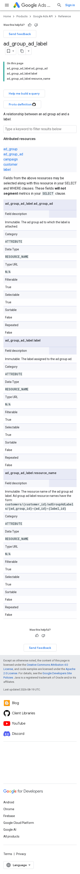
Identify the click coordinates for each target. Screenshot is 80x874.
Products (22, 16)
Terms (7, 854)
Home (7, 16)
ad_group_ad (13, 154)
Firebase (9, 816)
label (7, 170)
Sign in (70, 5)
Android (8, 802)
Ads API (45, 5)
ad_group (10, 149)
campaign (10, 159)
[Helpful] (29, 25)
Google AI (9, 829)
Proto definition (20, 104)
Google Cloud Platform (18, 822)
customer (10, 164)
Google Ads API (43, 16)
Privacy (21, 854)
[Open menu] (7, 5)
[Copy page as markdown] (22, 51)
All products (11, 836)
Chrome (8, 809)
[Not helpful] (36, 25)
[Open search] (59, 5)
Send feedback (20, 34)
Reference (64, 16)
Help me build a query (24, 93)
